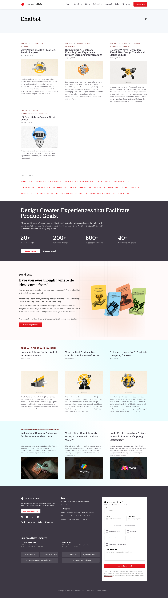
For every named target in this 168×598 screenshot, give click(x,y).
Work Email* (132, 516)
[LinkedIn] (22, 517)
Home (68, 4)
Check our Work (49, 251)
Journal (108, 4)
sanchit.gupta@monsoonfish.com (40, 560)
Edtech (92, 512)
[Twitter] (33, 517)
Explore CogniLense (30, 325)
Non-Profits (87, 515)
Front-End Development (67, 505)
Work (87, 4)
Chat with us (30, 554)
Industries (97, 4)
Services (78, 4)
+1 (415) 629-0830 (50, 554)
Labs (117, 4)
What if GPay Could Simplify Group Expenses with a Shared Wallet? (82, 436)
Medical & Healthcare (67, 512)
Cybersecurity (65, 515)
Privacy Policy (90, 590)
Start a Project (30, 251)
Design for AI (85, 519)
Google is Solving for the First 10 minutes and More (39, 354)
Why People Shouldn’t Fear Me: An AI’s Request (38, 51)
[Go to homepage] (31, 4)
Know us (126, 4)
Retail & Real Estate (73, 519)
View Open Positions (30, 511)
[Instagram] (38, 517)
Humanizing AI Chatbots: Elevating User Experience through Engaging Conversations (83, 52)
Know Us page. (108, 576)
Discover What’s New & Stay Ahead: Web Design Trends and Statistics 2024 (127, 52)
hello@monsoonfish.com (81, 560)
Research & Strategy (83, 501)
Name (107, 508)
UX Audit (63, 501)
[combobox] (107, 518)
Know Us (49, 522)
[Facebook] (27, 517)
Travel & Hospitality (76, 515)
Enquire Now (140, 4)
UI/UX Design (71, 501)
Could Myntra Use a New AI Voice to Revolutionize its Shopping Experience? (128, 436)
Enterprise (85, 512)
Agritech (63, 519)
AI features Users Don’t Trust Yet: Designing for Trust (128, 354)
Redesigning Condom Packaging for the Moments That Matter (39, 435)
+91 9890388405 (91, 554)
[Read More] (39, 67)
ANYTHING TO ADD (111, 549)
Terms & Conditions (101, 590)
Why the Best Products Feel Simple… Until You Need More (82, 354)
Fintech (77, 512)
